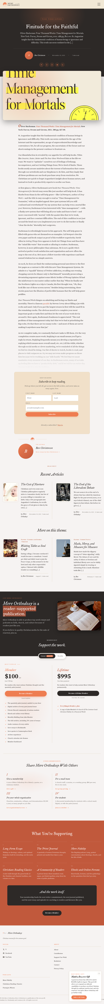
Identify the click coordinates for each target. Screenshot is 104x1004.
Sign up (102, 999)
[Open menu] (99, 4)
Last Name (57, 393)
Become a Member (25, 694)
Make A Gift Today (79, 997)
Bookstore (57, 961)
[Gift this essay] (57, 65)
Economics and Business (55, 19)
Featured (44, 19)
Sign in (60, 425)
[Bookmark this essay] (47, 65)
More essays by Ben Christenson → (48, 452)
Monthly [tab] (60, 656)
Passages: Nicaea (9, 988)
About (56, 950)
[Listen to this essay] (41, 65)
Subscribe (52, 414)
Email (28, 403)
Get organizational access (16, 808)
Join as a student (62, 808)
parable (46, 303)
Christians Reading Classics (12, 984)
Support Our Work (60, 957)
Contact (56, 965)
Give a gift (11, 789)
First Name (30, 393)
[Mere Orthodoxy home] (11, 4)
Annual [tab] (46, 656)
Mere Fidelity (7, 980)
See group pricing (62, 789)
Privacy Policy (59, 969)
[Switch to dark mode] (63, 65)
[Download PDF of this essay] (52, 65)
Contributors (58, 953)
